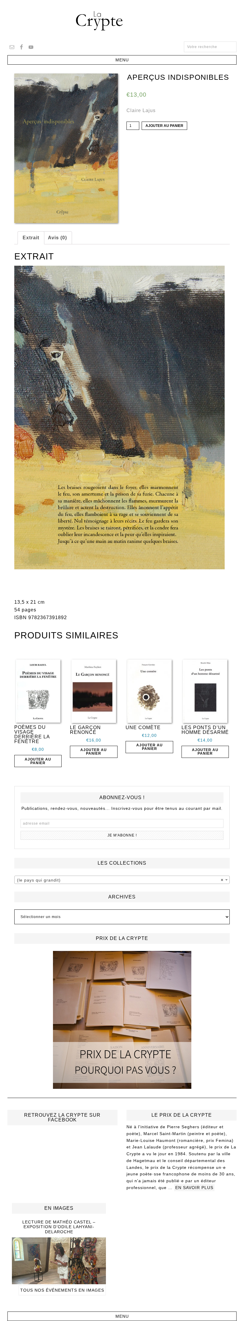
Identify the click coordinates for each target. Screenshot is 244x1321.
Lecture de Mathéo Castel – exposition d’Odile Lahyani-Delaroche (59, 1227)
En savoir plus (194, 1187)
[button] (122, 60)
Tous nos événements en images (62, 1290)
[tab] (31, 237)
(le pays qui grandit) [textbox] (120, 880)
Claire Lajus (141, 110)
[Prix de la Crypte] (122, 1020)
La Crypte (122, 21)
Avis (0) (57, 237)
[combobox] (122, 880)
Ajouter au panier (164, 126)
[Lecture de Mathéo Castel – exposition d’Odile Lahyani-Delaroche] (59, 1281)
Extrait (31, 237)
